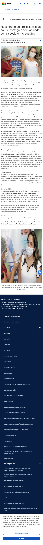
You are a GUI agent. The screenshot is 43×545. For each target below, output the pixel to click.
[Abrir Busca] (40, 4)
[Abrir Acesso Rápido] (30, 3)
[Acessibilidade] (24, 3)
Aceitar (21, 538)
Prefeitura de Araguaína (12, 9)
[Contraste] (21, 3)
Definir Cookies (21, 533)
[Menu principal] (3, 9)
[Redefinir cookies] (27, 3)
